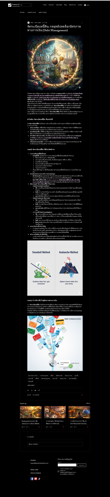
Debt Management (45, 378)
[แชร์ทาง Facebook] (28, 390)
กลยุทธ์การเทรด (31, 12)
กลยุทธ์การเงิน (63, 378)
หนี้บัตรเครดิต (59, 375)
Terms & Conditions (36, 473)
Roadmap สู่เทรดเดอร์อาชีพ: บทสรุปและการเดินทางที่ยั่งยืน (30, 422)
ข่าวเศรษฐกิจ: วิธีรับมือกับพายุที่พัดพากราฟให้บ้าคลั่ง (54, 422)
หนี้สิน (52, 375)
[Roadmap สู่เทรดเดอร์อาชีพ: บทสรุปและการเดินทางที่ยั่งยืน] (31, 412)
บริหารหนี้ (30, 378)
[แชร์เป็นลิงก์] (39, 390)
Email (59, 462)
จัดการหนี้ (55, 378)
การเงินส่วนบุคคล (44, 375)
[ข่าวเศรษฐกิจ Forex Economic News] (55, 412)
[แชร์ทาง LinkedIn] (35, 390)
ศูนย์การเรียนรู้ (42, 12)
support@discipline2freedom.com (39, 463)
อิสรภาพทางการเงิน (32, 375)
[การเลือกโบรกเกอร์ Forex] (79, 412)
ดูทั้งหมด (88, 403)
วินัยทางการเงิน (68, 375)
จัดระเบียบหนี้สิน (72, 378)
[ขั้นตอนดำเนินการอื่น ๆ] (82, 23)
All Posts (22, 12)
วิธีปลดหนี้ (30, 381)
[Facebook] (32, 478)
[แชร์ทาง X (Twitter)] (31, 390)
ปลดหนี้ (76, 375)
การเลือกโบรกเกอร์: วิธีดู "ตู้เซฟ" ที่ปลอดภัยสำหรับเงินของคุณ (79, 422)
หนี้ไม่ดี (37, 378)
